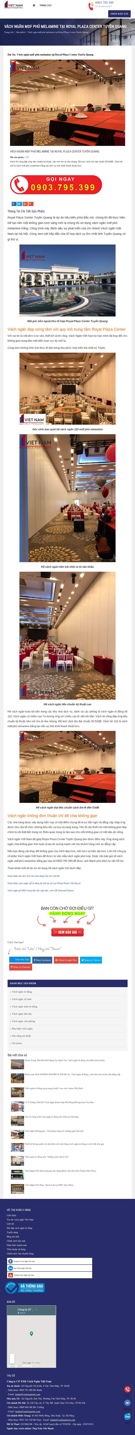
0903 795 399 (104, 2)
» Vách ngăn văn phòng (22, 1021)
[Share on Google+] (25, 204)
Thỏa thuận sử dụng (16, 1249)
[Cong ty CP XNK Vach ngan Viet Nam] (14, 4)
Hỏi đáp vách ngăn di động (19, 1228)
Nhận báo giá (119, 14)
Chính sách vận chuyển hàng (20, 1253)
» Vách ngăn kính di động (23, 1006)
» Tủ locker (16, 1043)
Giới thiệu (11, 1215)
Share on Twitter (92, 960)
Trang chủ (45, 5)
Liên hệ (10, 1224)
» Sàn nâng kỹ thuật (20, 1036)
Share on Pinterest (21, 967)
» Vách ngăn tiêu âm (21, 1013)
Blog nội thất (13, 1236)
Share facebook (43, 960)
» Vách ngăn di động (21, 991)
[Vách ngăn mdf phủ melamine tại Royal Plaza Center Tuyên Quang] (67, 102)
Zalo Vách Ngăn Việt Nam (23, 1268)
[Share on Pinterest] (30, 204)
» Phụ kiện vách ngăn (21, 1028)
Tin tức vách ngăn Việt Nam (20, 1219)
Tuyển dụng (12, 1232)
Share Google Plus (67, 960)
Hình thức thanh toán (17, 1245)
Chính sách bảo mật (16, 1241)
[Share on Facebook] (14, 204)
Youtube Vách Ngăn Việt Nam (24, 1275)
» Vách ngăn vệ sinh (21, 999)
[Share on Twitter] (19, 204)
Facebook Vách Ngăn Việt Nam (24, 1261)
